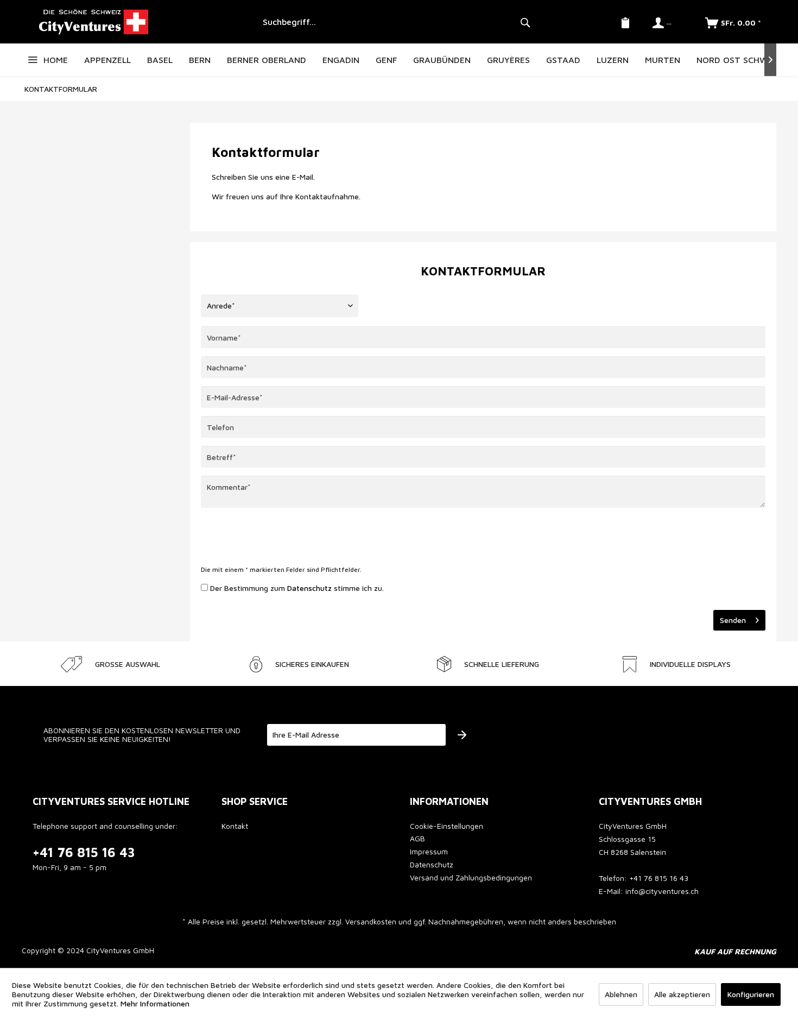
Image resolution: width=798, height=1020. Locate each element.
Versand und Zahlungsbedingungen (471, 877)
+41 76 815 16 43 (84, 852)
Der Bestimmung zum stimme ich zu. (297, 588)
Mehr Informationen (155, 1003)
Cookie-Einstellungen (446, 825)
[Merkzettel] (625, 21)
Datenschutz (309, 588)
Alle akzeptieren (682, 994)
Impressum (429, 851)
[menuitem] (395, 21)
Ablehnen (621, 994)
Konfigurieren (750, 994)
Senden (733, 620)
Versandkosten (370, 921)
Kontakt (234, 825)
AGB (417, 838)
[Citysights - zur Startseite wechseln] (138, 21)
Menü (32, 60)
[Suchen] (524, 22)
